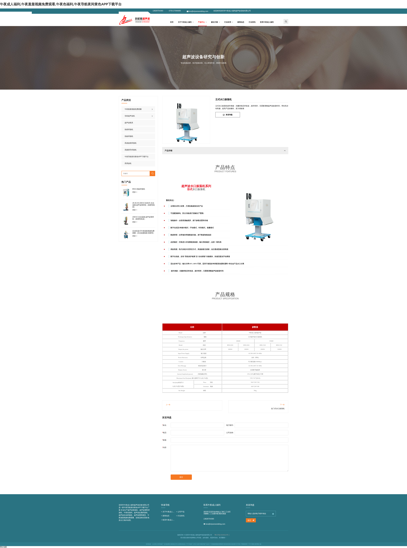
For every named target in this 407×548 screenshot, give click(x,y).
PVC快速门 (189, 544)
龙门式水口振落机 (278, 408)
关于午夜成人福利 (185, 22)
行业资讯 (252, 22)
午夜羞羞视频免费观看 (133, 109)
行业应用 (227, 22)
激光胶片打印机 (235, 544)
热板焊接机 (129, 136)
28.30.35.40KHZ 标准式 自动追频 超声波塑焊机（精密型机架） (143, 205)
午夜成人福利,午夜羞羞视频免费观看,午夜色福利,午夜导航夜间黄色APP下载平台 (61, 4)
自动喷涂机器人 (181, 544)
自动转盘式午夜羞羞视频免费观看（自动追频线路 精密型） (143, 232)
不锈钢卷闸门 (244, 544)
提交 (181, 477)
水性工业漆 (196, 544)
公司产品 (181, 512)
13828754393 (158, 11)
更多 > (134, 192)
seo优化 (154, 544)
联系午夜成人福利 (267, 22)
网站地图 (3, 547)
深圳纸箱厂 (160, 544)
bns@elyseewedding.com (198, 11)
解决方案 (214, 22)
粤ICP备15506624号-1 (222, 535)
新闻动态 (240, 22)
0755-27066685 (175, 11)
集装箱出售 (174, 544)
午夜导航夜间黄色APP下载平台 (136, 156)
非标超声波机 (130, 116)
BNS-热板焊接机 (138, 189)
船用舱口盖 (258, 544)
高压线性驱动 (227, 544)
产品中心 (201, 22)
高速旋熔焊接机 (131, 143)
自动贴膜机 (167, 544)
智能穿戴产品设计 (205, 544)
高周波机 (128, 163)
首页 (172, 22)
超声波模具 (129, 123)
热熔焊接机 (129, 129)
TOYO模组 (252, 544)
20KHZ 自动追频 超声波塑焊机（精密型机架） (143, 218)
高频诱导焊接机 (131, 150)
